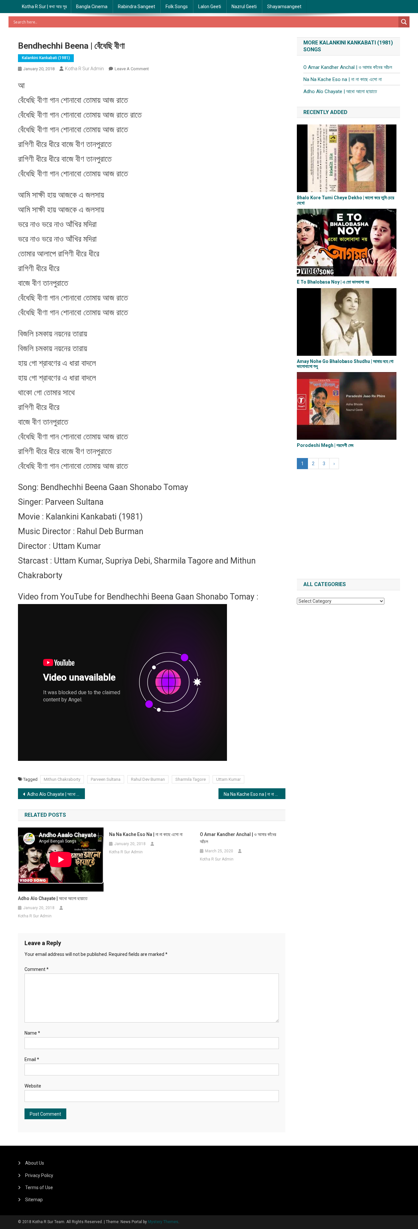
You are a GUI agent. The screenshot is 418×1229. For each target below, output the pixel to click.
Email (31, 1059)
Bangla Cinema (91, 6)
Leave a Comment (132, 68)
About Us (34, 1163)
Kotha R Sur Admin (84, 68)
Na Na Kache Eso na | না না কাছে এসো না (254, 794)
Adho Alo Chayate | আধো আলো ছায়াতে (56, 794)
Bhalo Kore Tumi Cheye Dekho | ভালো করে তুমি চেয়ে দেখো (345, 200)
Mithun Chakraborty (62, 779)
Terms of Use (39, 1187)
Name (32, 1033)
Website (32, 1086)
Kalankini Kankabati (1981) (46, 58)
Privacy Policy (39, 1175)
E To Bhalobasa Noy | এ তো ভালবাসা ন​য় (333, 282)
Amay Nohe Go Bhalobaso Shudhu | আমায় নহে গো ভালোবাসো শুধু (345, 364)
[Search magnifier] (404, 21)
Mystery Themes (163, 1222)
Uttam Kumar (228, 779)
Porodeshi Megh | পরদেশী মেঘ (325, 445)
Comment (36, 969)
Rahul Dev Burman (148, 779)
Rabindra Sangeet (136, 6)
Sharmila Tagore (190, 779)
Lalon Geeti (209, 6)
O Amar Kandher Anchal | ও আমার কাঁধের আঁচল (238, 838)
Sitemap (34, 1199)
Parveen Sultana (106, 779)
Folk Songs (177, 6)
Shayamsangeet (284, 6)
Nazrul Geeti (244, 6)
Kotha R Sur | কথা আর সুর (44, 6)
